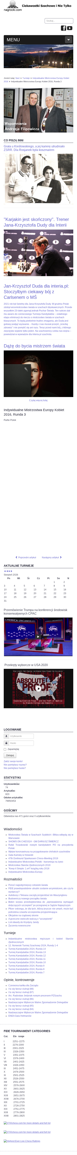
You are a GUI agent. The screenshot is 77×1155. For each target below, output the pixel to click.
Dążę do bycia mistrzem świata (34, 345)
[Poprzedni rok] (5, 571)
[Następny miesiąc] (11, 571)
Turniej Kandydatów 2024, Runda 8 (26, 969)
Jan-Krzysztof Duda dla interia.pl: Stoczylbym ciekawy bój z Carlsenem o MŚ (36, 291)
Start (17, 78)
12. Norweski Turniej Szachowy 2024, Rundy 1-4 (33, 945)
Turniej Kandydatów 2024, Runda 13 (27, 952)
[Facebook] (63, 28)
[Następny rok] (9, 571)
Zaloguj (10, 755)
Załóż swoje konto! (13, 761)
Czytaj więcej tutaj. (38, 400)
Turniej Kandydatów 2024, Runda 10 (27, 962)
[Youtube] (69, 28)
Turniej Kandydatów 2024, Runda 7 (26, 972)
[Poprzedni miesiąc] (7, 571)
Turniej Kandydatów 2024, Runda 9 (26, 965)
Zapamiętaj (13, 749)
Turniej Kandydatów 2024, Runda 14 (27, 949)
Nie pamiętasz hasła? (15, 768)
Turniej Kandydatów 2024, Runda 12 (27, 955)
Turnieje (26, 78)
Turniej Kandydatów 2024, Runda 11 (27, 959)
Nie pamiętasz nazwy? (15, 764)
